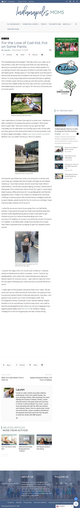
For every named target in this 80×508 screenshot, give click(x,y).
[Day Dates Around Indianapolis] (59, 158)
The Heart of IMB (55, 24)
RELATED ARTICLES (14, 427)
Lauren (7, 50)
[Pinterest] (73, 1)
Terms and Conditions (40, 502)
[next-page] (6, 455)
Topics (43, 24)
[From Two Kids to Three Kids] (9, 440)
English (62, 506)
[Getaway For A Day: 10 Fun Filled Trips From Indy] (59, 166)
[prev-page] (2, 455)
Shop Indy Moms (13, 29)
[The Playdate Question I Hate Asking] (44, 440)
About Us (66, 24)
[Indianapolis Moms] (40, 12)
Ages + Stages (5, 38)
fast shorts (25, 309)
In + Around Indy (13, 24)
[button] (76, 24)
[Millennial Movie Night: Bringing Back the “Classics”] (26, 440)
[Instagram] (70, 1)
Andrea (58, 134)
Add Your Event (22, 1)
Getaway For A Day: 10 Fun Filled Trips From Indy (72, 166)
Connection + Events (30, 24)
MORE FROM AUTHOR (15, 430)
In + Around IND (60, 125)
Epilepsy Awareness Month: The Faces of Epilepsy (41, 379)
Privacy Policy (27, 502)
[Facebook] (66, 1)
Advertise (31, 1)
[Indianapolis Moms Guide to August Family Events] (67, 120)
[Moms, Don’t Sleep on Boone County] (59, 149)
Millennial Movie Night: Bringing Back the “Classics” (25, 449)
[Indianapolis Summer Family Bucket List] (59, 176)
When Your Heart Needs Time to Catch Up (12, 379)
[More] (42, 55)
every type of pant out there (38, 134)
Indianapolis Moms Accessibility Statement (61, 502)
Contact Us (11, 502)
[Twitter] (77, 1)
